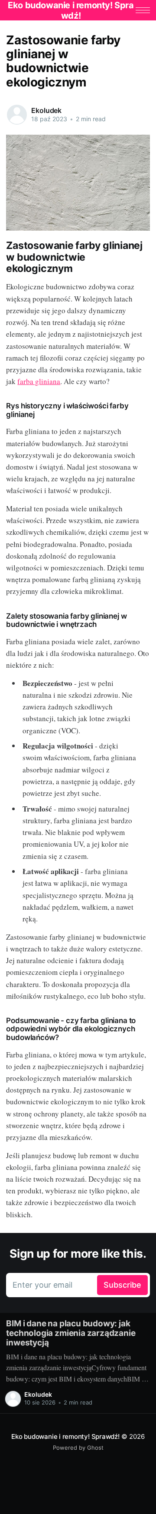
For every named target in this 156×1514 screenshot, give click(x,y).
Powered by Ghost (78, 1447)
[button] (143, 10)
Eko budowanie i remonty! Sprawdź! (65, 1436)
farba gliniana (38, 381)
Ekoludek (46, 110)
